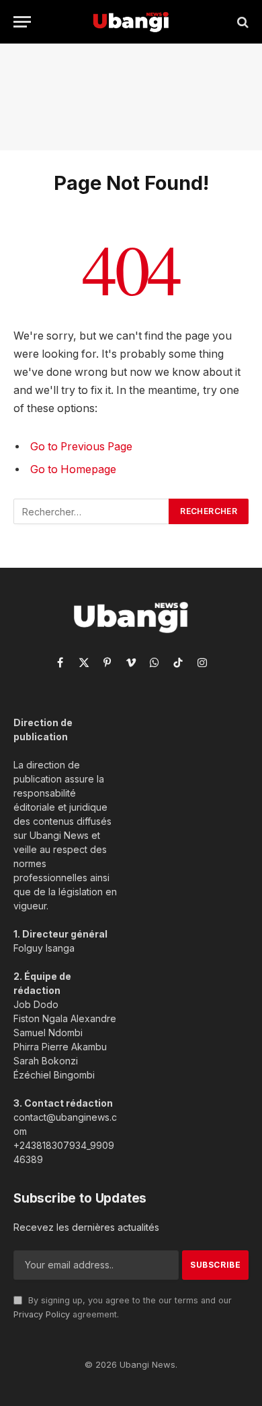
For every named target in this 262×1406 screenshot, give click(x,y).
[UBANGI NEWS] (131, 22)
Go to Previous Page (81, 446)
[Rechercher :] (91, 511)
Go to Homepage (73, 469)
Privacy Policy (41, 1314)
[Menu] (22, 22)
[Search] (241, 22)
